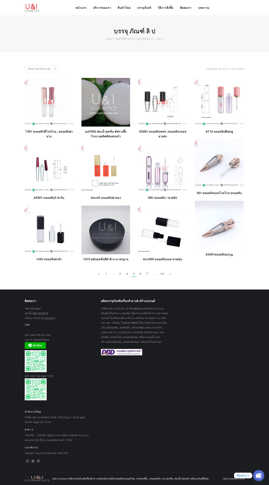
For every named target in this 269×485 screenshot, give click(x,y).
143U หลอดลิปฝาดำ (49, 259)
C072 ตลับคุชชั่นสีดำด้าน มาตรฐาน (105, 259)
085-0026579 (40, 313)
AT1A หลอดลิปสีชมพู (219, 131)
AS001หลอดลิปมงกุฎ (219, 254)
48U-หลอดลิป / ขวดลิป (162, 198)
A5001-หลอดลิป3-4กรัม (49, 198)
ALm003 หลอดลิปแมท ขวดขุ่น (162, 259)
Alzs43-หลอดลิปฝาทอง (106, 198)
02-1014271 (48, 318)
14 (162, 273)
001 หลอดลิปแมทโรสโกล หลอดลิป (219, 193)
